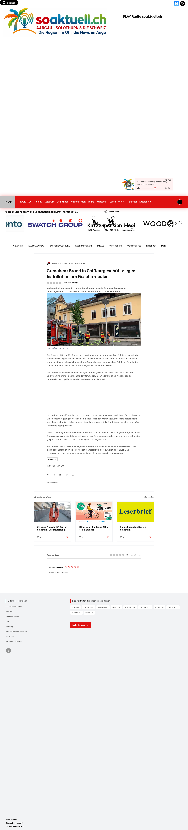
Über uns (9, 611)
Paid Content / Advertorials (16, 631)
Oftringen (174, 607)
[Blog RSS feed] (8, 650)
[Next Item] (176, 223)
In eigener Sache (12, 616)
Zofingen (89, 607)
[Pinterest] (182, 3)
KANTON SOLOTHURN (59, 245)
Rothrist (90, 612)
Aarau (117, 607)
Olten (76, 607)
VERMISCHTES (134, 245)
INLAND (100, 245)
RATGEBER (151, 245)
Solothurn (104, 607)
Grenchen (52, 459)
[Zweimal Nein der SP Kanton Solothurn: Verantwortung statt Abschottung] (52, 512)
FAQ (7, 621)
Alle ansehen (149, 497)
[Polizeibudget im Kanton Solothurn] (135, 512)
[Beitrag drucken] (73, 474)
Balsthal (77, 612)
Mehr (163, 245)
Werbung (9, 626)
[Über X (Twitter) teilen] (54, 474)
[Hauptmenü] (179, 202)
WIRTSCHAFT (115, 245)
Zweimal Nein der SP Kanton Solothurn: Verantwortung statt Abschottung (52, 528)
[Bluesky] (176, 3)
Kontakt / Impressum (14, 606)
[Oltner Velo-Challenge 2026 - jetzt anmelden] (94, 512)
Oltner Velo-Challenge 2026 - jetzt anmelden (94, 528)
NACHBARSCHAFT (83, 245)
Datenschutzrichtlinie (14, 641)
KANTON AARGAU (36, 245)
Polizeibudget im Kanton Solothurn (133, 528)
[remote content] (94, 397)
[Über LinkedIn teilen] (60, 474)
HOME (8, 202)
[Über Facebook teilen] (48, 474)
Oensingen (146, 607)
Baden (160, 607)
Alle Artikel (18, 245)
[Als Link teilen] (66, 474)
